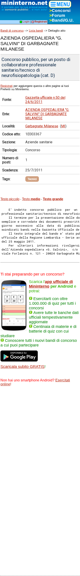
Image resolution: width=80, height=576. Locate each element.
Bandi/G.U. (61, 20)
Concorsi (59, 10)
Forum (57, 15)
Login (26, 21)
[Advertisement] (40, 432)
